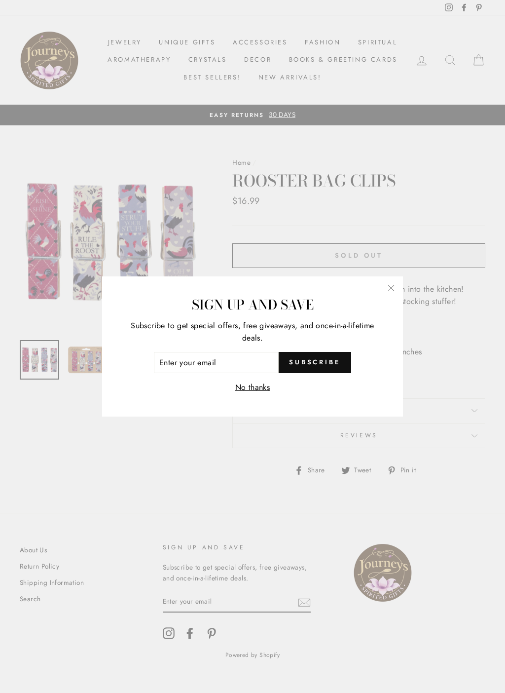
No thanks (252, 387)
